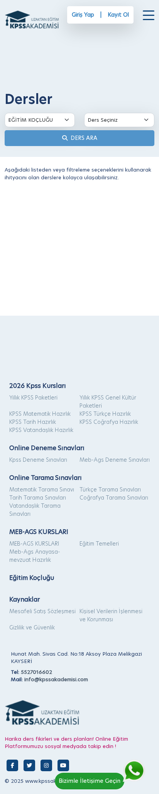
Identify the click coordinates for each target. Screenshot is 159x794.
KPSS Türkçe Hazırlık (105, 414)
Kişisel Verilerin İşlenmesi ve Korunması (111, 615)
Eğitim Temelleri (99, 543)
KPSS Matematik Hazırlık (40, 414)
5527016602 (36, 671)
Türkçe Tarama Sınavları (110, 489)
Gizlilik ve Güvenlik (32, 627)
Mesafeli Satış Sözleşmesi (42, 611)
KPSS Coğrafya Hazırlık (109, 422)
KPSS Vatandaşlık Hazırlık (41, 430)
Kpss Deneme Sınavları (38, 460)
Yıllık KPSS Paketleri (33, 397)
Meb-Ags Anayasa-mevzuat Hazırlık (34, 556)
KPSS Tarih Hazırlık (32, 422)
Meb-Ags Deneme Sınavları (115, 460)
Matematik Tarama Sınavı (41, 489)
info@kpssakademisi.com (56, 679)
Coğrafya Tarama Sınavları (114, 498)
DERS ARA (82, 138)
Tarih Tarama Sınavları (37, 498)
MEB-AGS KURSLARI (34, 543)
